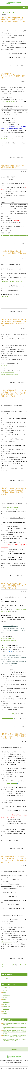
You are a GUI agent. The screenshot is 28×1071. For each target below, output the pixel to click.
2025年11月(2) (6, 1006)
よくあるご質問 (10, 713)
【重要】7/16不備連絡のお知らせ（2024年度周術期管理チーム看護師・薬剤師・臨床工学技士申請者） (13, 322)
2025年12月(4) (6, 1004)
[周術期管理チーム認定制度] (14, 3)
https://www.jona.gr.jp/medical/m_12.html (12, 281)
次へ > (2, 966)
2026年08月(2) (6, 987)
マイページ (5, 619)
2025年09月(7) (6, 1011)
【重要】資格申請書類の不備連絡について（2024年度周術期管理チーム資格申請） (14, 736)
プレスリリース (6, 978)
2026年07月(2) (6, 990)
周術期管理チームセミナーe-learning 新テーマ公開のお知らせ (13, 76)
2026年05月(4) (6, 995)
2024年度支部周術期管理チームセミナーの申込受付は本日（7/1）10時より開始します (14, 586)
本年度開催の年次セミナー (9, 101)
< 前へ (2, 964)
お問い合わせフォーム (7, 718)
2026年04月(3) (6, 997)
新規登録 (4, 647)
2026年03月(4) (6, 999)
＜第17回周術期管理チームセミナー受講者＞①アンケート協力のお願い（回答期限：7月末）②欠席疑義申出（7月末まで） (14, 393)
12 (26, 964)
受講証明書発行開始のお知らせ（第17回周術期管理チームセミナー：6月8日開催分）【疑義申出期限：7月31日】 (14, 859)
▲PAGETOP (14, 1049)
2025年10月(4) (6, 1009)
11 (23, 964)
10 (20, 964)
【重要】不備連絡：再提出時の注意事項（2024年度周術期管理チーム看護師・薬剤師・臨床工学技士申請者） (13, 491)
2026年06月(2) (6, 992)
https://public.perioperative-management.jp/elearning (13, 138)
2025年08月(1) (6, 1013)
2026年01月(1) (6, 1002)
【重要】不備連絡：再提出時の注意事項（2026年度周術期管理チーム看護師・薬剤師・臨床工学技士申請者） (14, 1032)
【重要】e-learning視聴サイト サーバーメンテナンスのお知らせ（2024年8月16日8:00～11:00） (13, 20)
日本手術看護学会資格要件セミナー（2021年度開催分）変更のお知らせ (13, 253)
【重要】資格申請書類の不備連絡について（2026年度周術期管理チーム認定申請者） (14, 1040)
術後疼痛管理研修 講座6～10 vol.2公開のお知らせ (13, 167)
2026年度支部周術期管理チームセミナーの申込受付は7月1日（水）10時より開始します (14, 1036)
